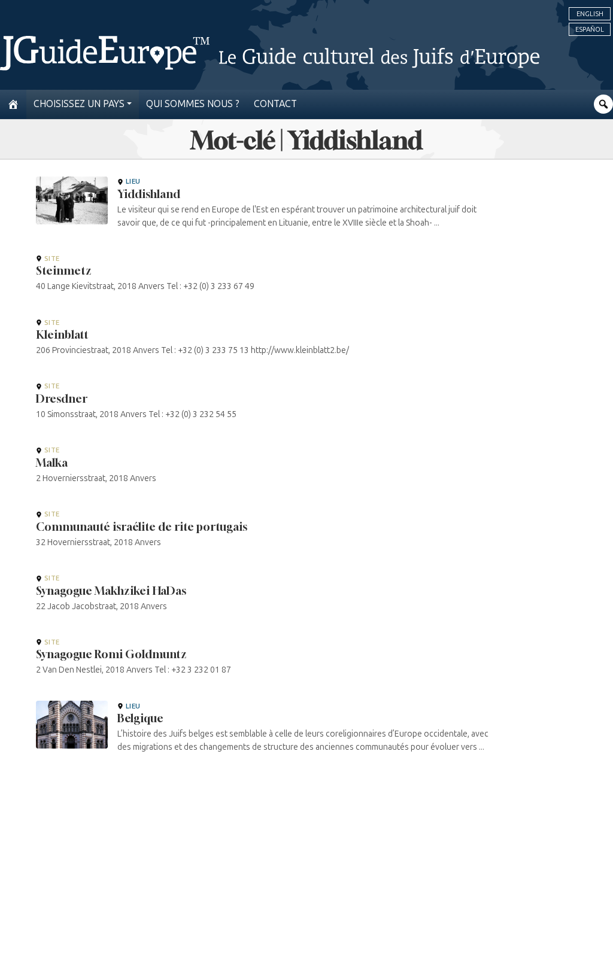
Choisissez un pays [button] (79, 104)
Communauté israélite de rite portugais (141, 526)
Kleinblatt (62, 334)
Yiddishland (148, 193)
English (589, 14)
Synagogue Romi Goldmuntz (111, 654)
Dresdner (61, 398)
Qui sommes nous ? (192, 104)
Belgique (140, 718)
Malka (52, 462)
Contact (275, 104)
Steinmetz (64, 270)
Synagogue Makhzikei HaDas (111, 590)
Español (589, 29)
